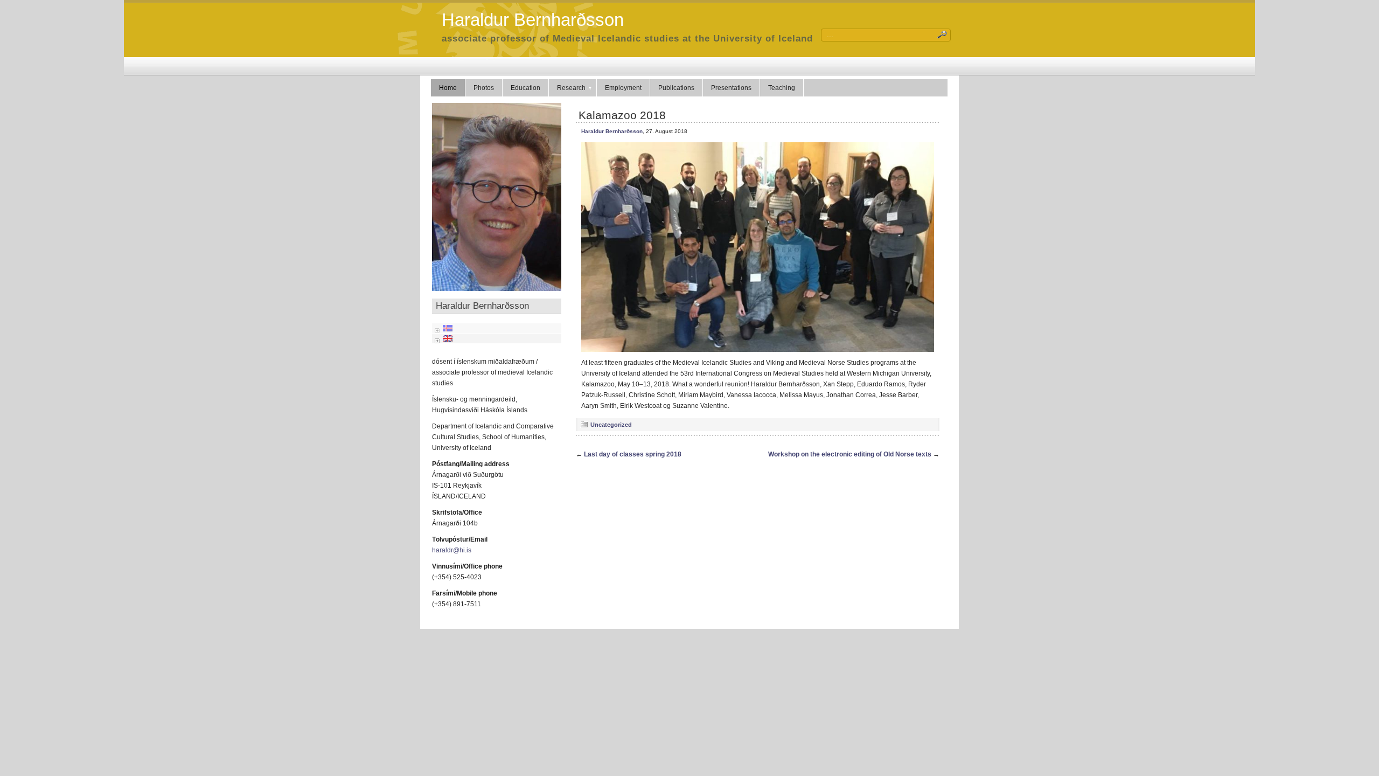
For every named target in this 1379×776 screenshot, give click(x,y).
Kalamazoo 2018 (622, 115)
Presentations (731, 88)
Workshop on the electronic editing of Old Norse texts (849, 454)
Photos (483, 88)
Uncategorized (611, 424)
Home (448, 88)
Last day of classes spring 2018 (632, 454)
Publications (676, 88)
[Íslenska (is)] (447, 327)
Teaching (781, 88)
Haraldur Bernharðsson (533, 20)
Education (525, 88)
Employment (623, 88)
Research (571, 88)
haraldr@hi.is (451, 550)
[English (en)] (447, 338)
